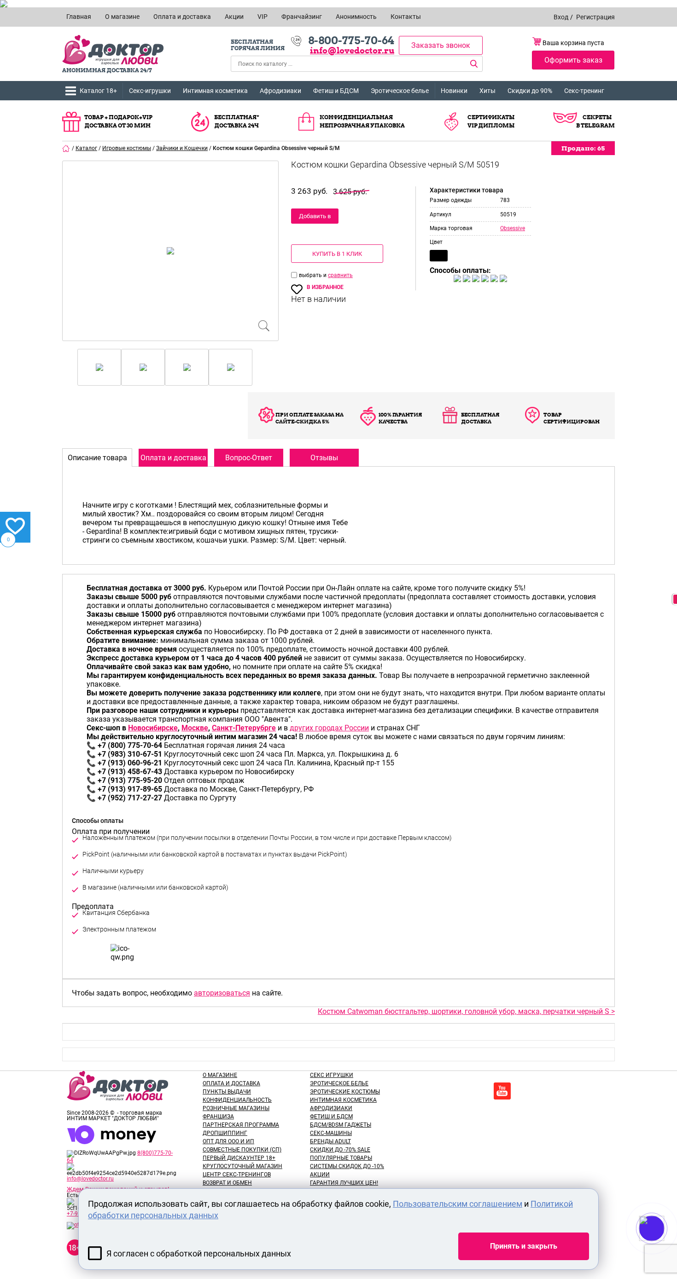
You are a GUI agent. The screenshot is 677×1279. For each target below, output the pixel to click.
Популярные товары (341, 1158)
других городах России (329, 727)
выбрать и (313, 275)
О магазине (220, 1075)
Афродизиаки (280, 90)
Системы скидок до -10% (347, 1166)
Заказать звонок (440, 45)
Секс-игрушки (150, 90)
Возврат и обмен (227, 1183)
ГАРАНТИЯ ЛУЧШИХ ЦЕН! (344, 1183)
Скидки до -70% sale (340, 1149)
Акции (320, 1174)
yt (502, 1091)
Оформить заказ (573, 60)
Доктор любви (112, 50)
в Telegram (595, 125)
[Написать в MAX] (664, 1246)
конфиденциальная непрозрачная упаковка (362, 121)
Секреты (597, 117)
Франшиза (218, 1116)
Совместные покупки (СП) (242, 1149)
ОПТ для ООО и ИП (228, 1141)
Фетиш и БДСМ (336, 90)
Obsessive (512, 228)
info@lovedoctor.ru (352, 50)
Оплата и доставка (231, 1083)
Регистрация (595, 17)
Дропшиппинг (225, 1133)
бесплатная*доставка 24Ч (236, 121)
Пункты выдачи (227, 1091)
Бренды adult (330, 1141)
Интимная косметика (215, 90)
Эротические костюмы (345, 1091)
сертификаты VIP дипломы (490, 121)
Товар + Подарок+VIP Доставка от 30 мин (118, 121)
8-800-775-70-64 (351, 40)
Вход (561, 17)
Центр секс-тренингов (237, 1174)
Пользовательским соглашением (457, 1204)
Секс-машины (331, 1133)
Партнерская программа (241, 1125)
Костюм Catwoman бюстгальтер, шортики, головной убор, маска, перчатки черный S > (466, 1011)
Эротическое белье (400, 90)
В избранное (325, 287)
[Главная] (66, 148)
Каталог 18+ (98, 90)
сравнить (340, 275)
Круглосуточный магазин (242, 1166)
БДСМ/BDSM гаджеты (340, 1125)
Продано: (583, 148)
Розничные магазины (236, 1108)
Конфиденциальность (237, 1100)
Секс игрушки (331, 1075)
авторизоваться (222, 993)
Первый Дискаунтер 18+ (239, 1158)
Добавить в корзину (315, 218)
